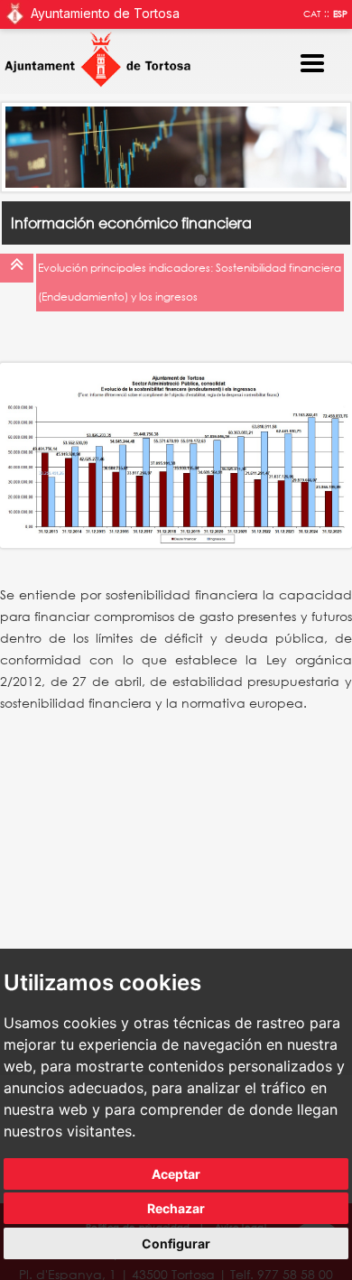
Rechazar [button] (176, 1208)
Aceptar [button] (176, 1174)
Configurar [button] (176, 1243)
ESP (340, 14)
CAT (311, 14)
